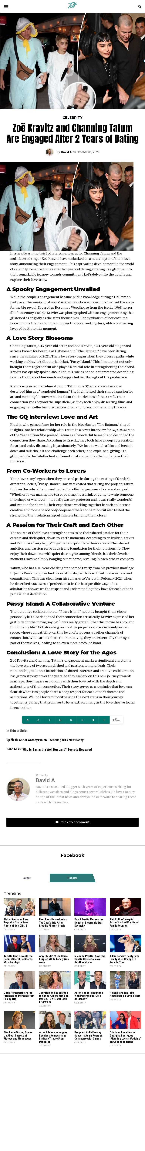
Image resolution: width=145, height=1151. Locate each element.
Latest (27, 877)
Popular (72, 877)
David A (66, 152)
